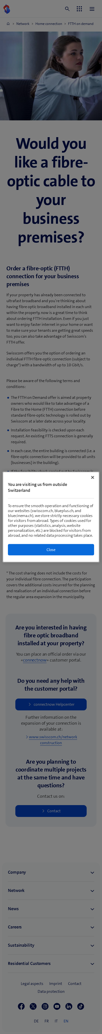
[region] (50, 517)
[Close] (92, 477)
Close (51, 549)
